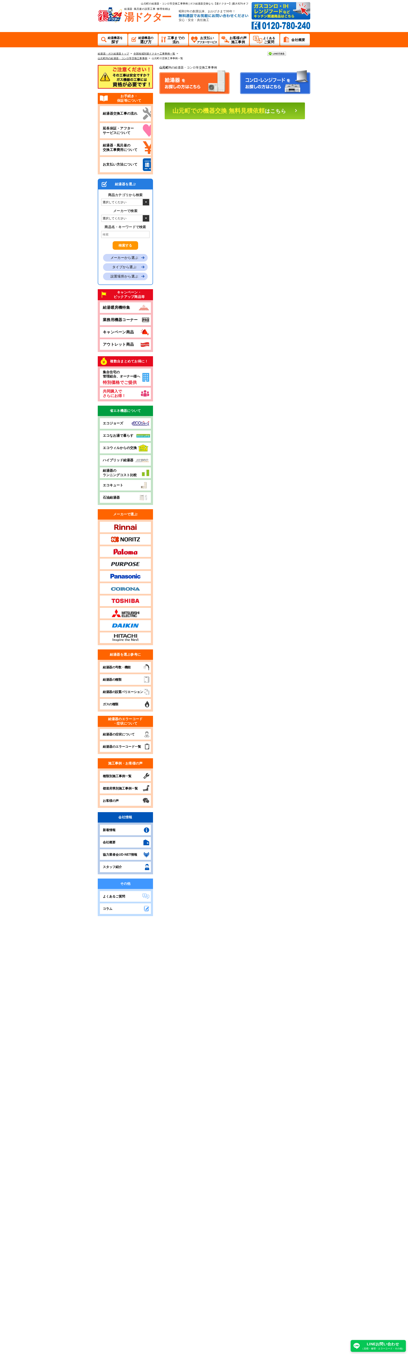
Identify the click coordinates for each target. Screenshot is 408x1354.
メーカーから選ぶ (124, 257)
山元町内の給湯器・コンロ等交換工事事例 (122, 58)
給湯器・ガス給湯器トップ (113, 53)
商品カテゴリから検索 (125, 195)
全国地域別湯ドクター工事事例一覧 (154, 53)
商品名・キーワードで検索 (125, 227)
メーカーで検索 (125, 211)
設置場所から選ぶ (124, 276)
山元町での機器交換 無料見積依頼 (229, 110)
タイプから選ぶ (124, 267)
